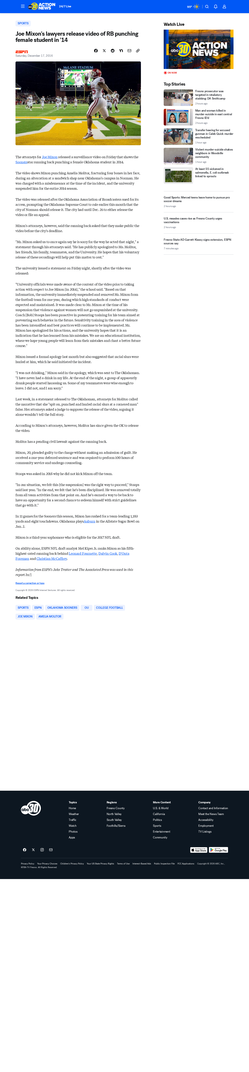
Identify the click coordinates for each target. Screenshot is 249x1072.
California (159, 814)
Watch (72, 825)
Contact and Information (213, 808)
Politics (157, 819)
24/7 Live (65, 6)
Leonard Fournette (83, 553)
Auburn (89, 521)
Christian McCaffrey (51, 558)
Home (72, 808)
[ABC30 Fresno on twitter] (33, 850)
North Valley (114, 814)
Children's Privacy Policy (72, 864)
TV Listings (204, 831)
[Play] (198, 49)
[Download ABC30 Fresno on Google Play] (218, 850)
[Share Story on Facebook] (96, 51)
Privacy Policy (27, 864)
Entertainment (161, 831)
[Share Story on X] (104, 51)
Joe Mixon (49, 156)
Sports (157, 825)
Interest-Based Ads (142, 864)
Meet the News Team (211, 814)
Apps (72, 837)
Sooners (21, 161)
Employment (206, 825)
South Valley (114, 819)
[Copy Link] (138, 51)
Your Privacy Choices (47, 864)
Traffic (72, 819)
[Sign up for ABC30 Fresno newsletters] (51, 850)
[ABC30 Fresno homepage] (41, 7)
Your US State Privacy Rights (100, 864)
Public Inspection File (164, 864)
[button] (23, 6)
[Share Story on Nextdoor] (121, 51)
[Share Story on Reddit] (113, 51)
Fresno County (116, 808)
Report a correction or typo (29, 583)
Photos (73, 831)
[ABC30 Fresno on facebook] (24, 850)
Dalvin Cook (107, 553)
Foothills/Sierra (116, 825)
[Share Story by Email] (129, 51)
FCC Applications (186, 864)
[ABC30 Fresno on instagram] (42, 850)
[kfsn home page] (31, 808)
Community (160, 837)
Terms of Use (123, 864)
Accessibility (205, 819)
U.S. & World (160, 808)
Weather (74, 814)
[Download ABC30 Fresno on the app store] (199, 850)
